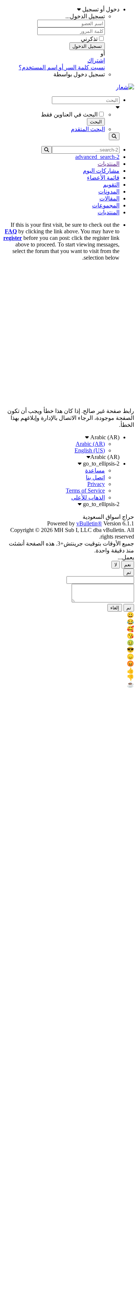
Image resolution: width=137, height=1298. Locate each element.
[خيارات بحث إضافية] (61, 107)
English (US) (90, 450)
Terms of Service (85, 490)
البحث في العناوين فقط (69, 114)
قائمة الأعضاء (103, 178)
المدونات (108, 191)
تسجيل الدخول (87, 46)
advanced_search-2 (97, 157)
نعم (127, 564)
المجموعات (105, 205)
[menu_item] (68, 615)
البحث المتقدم (88, 129)
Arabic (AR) (104, 437)
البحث (96, 122)
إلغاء (114, 607)
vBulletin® (89, 523)
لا (115, 564)
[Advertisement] (68, 335)
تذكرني (89, 39)
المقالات (109, 198)
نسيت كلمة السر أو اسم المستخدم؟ (62, 67)
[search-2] (46, 150)
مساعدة (95, 470)
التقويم (111, 184)
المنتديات (108, 164)
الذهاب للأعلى (88, 497)
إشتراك (96, 60)
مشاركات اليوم (101, 171)
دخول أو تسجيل (100, 9)
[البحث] (114, 136)
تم (128, 572)
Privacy (96, 484)
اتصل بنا (95, 477)
